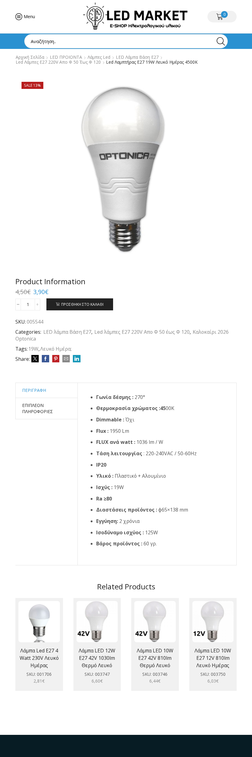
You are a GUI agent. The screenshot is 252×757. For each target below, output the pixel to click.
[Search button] (220, 41)
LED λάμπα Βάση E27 (137, 57)
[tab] (34, 390)
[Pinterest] (56, 359)
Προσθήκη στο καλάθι (82, 304)
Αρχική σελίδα (30, 57)
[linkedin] (76, 359)
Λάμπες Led (99, 57)
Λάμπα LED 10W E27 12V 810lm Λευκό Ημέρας (213, 658)
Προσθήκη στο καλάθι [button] (32, 624)
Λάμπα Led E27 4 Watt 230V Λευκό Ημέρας (39, 658)
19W (33, 348)
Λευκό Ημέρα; (56, 348)
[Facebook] (45, 359)
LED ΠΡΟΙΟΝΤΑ (66, 57)
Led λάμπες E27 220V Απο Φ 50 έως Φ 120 (58, 62)
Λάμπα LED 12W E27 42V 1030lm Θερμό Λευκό (97, 658)
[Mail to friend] (66, 359)
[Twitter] (35, 359)
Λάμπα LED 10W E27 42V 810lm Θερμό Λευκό (155, 658)
